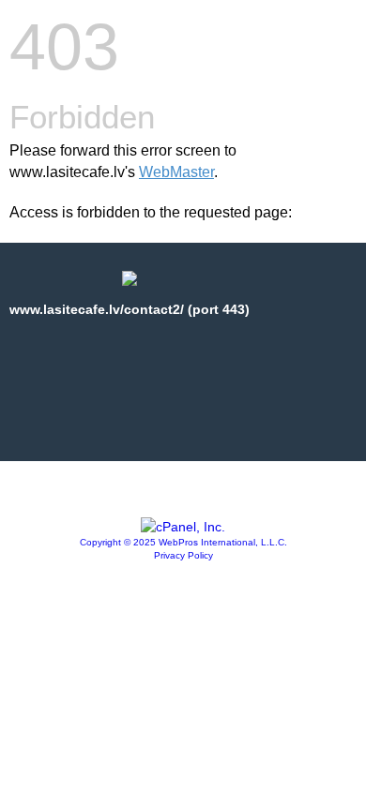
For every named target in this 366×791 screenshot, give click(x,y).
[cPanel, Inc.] (183, 526)
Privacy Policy (183, 555)
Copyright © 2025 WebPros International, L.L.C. (183, 542)
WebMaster (176, 172)
